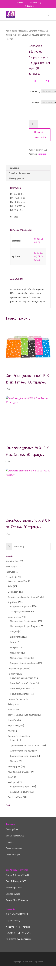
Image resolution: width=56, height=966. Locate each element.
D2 (38, 238)
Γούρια (13, 740)
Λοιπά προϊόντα (15, 797)
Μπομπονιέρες (14, 617)
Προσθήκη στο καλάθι (40, 134)
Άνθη (10, 586)
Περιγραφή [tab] (14, 167)
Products (23, 30)
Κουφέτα (14, 647)
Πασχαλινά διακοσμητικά (21, 677)
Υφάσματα (13, 782)
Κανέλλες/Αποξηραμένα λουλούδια (24, 597)
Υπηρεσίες (10, 842)
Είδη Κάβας (13, 591)
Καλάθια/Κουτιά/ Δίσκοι (19, 771)
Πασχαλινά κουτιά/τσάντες (22, 683)
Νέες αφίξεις (11, 566)
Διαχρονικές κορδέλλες (21, 606)
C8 (38, 260)
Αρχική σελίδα (11, 30)
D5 (39, 242)
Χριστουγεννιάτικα (16, 736)
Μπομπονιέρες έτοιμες (20, 658)
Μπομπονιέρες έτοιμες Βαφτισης (25, 626)
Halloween (11, 571)
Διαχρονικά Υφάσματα (20, 786)
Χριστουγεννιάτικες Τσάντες (23, 756)
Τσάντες (11, 709)
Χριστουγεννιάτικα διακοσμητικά (25, 745)
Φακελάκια (33, 30)
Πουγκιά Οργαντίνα (17, 699)
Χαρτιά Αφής (14, 725)
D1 (35, 238)
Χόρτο (11, 730)
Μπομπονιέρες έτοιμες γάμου (23, 621)
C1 (35, 252)
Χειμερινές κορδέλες (17, 581)
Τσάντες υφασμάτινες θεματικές (23, 714)
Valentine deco (12, 561)
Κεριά (10, 777)
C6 (42, 256)
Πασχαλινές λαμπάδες (20, 693)
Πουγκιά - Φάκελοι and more (24, 663)
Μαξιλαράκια (16, 652)
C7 (35, 260)
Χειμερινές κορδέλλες (20, 611)
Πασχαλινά (13, 673)
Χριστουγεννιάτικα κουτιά (22, 750)
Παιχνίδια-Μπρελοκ (17, 668)
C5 (38, 256)
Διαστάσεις (35, 91)
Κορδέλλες (13, 602)
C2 (38, 252)
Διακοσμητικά (16, 636)
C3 (41, 252)
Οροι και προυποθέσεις (15, 835)
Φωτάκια (14, 761)
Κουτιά (13, 642)
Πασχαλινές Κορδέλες (20, 688)
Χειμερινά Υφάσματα (20, 791)
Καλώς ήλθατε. (12, 829)
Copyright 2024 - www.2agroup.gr (28, 961)
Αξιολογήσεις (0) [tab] (16, 178)
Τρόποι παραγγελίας (14, 848)
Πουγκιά (14, 631)
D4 (35, 242)
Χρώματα (34, 102)
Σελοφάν (12, 704)
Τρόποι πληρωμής (13, 854)
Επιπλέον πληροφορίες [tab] (19, 173)
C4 (35, 256)
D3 (41, 238)
